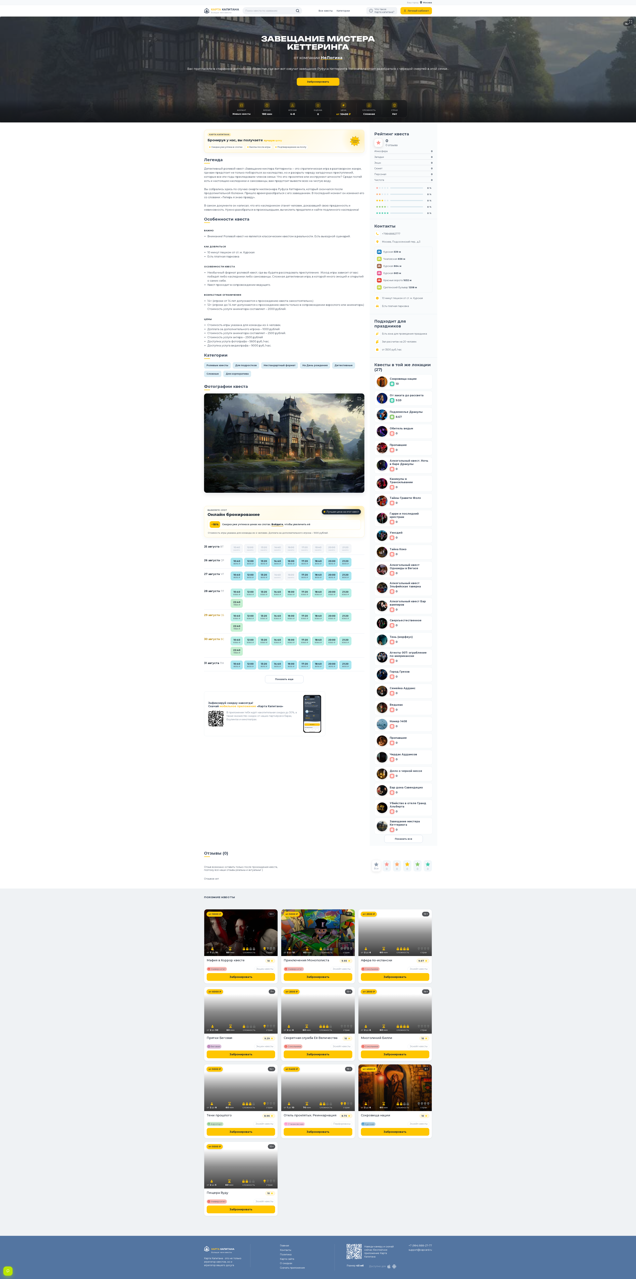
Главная (284, 1245)
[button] (426, 2)
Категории (343, 10)
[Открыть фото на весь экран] (630, 22)
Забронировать (318, 81)
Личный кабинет (418, 10)
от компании (318, 57)
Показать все (403, 838)
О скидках (286, 1263)
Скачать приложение (292, 1267)
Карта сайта (287, 1258)
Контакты (285, 1250)
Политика (286, 1254)
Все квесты (325, 10)
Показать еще (284, 679)
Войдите (277, 524)
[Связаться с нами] (8, 1271)
